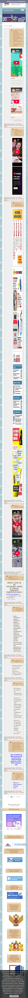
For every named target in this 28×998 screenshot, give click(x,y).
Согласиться (14, 996)
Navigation (8, 10)
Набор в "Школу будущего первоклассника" (13, 577)
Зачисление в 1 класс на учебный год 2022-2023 (18, 775)
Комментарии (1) (15, 792)
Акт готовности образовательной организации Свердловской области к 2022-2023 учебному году (17, 746)
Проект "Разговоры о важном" (19, 609)
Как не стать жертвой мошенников (18, 204)
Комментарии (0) (15, 125)
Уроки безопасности (18, 506)
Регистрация (12, 805)
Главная (6, 26)
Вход (17, 805)
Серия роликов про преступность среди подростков (18, 132)
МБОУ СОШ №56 (17, 3)
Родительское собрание (18, 660)
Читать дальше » (18, 120)
